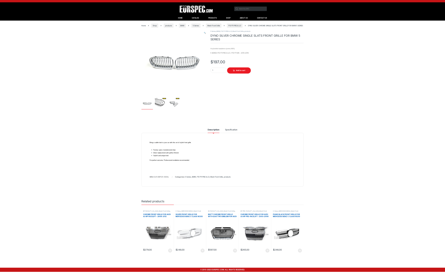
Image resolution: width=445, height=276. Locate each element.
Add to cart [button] (170, 251)
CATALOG (195, 18)
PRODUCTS (212, 18)
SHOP (228, 18)
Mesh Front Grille (213, 26)
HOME (180, 18)
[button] (205, 32)
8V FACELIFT (212, 211)
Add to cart (240, 70)
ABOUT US (244, 18)
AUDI (156, 211)
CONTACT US (262, 18)
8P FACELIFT (147, 211)
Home (143, 26)
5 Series (196, 26)
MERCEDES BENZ (187, 211)
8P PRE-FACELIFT (246, 211)
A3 (153, 211)
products (168, 26)
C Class (178, 211)
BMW (182, 26)
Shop (155, 26)
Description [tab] (213, 130)
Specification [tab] (231, 130)
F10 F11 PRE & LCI (234, 26)
